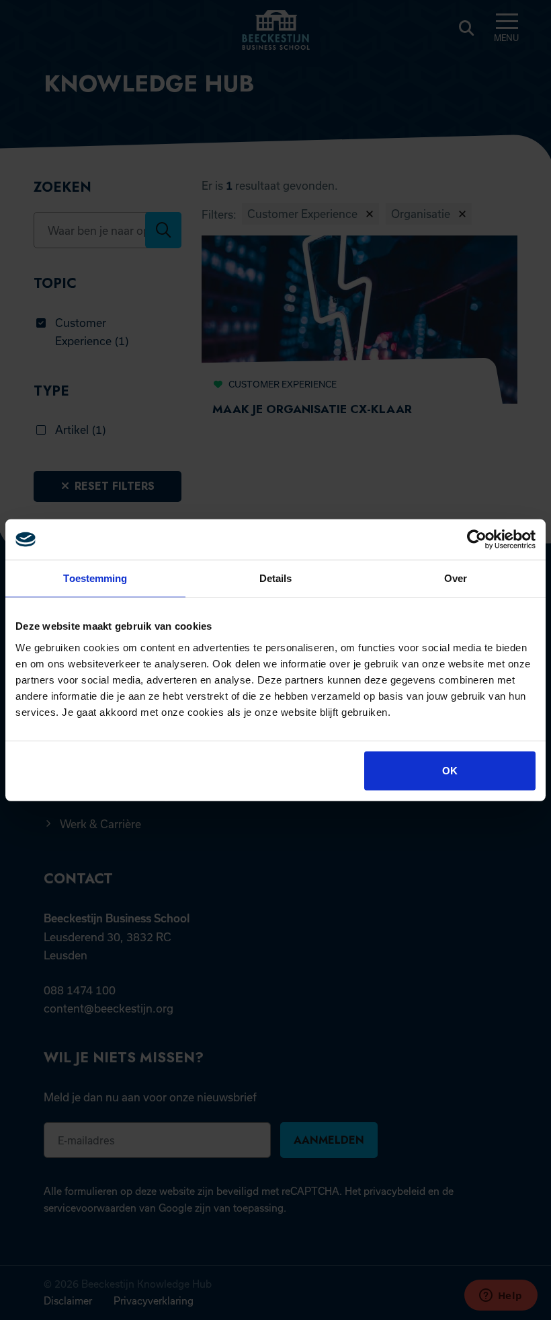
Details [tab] (275, 578)
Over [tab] (455, 578)
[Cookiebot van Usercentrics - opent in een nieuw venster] (477, 539)
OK (450, 770)
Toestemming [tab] (95, 578)
